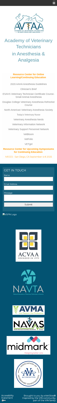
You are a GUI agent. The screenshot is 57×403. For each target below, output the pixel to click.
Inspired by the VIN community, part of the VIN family (39, 399)
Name (7, 175)
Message (8, 193)
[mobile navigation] (53, 3)
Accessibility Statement (7, 396)
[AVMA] (28, 310)
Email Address (10, 184)
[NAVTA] (28, 282)
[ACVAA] (28, 246)
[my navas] (28, 324)
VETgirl (28, 144)
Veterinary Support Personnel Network (28, 129)
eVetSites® (50, 395)
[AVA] (28, 373)
